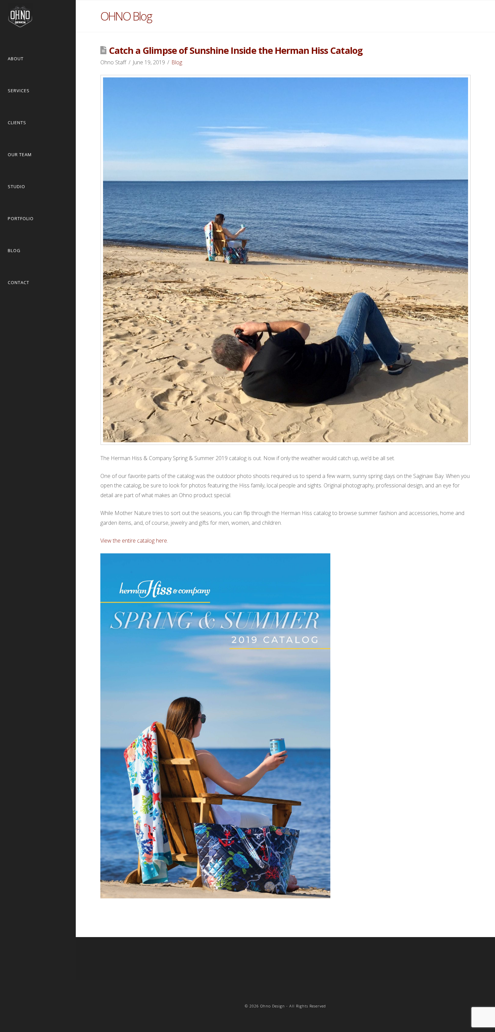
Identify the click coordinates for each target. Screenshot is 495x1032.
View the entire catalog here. (134, 540)
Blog (176, 62)
